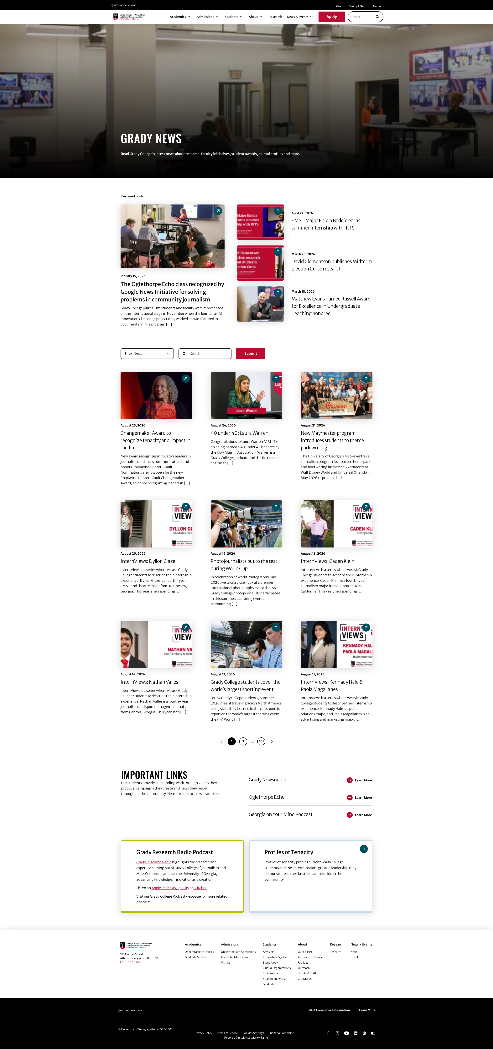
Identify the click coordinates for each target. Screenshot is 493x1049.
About (253, 17)
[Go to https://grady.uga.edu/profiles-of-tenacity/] (364, 849)
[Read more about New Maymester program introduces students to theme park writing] (336, 395)
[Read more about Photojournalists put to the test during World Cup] (246, 523)
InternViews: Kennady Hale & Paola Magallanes (332, 685)
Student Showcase (274, 979)
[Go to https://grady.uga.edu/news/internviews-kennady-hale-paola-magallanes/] (366, 627)
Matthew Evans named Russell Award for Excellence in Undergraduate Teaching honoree (331, 306)
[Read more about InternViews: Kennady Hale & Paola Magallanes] (336, 644)
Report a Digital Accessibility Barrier (246, 1037)
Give (338, 6)
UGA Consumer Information (329, 1010)
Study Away (270, 962)
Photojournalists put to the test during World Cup (244, 565)
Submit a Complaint (281, 1033)
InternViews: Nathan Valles (149, 682)
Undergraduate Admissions (238, 952)
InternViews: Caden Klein (328, 561)
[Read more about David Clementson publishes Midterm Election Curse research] (260, 263)
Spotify (183, 888)
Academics (178, 17)
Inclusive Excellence (310, 957)
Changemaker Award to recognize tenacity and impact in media (155, 440)
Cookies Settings (253, 1033)
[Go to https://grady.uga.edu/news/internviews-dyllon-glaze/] (186, 507)
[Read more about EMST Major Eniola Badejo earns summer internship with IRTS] (260, 222)
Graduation (270, 984)
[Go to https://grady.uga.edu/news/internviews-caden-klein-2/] (366, 507)
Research (275, 17)
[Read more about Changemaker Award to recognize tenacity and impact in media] (156, 395)
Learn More (367, 1010)
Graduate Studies (195, 957)
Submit (250, 353)
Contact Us (305, 979)
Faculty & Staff (357, 6)
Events (355, 957)
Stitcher (200, 888)
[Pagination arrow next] (272, 741)
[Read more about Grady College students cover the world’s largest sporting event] (246, 644)
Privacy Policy (203, 1033)
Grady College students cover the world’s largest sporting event (245, 685)
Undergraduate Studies (199, 952)
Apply (332, 16)
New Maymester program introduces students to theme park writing (332, 440)
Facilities (303, 962)
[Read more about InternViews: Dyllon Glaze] (156, 523)
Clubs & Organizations (277, 968)
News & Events (298, 17)
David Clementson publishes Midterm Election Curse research (332, 265)
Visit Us (225, 962)
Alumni (377, 6)
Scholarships (270, 973)
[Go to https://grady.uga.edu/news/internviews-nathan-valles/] (186, 627)
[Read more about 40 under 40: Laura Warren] (246, 395)
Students (231, 17)
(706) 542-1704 (130, 962)
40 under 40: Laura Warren (239, 433)
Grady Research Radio (153, 862)
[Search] (378, 17)
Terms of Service (227, 1033)
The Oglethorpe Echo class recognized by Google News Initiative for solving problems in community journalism (172, 292)
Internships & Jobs (274, 957)
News (354, 952)
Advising (268, 952)
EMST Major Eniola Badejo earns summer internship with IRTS (326, 224)
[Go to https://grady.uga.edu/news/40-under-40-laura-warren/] (276, 379)
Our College (305, 952)
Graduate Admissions (234, 957)
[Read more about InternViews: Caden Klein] (336, 523)
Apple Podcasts (164, 888)
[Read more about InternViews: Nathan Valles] (156, 644)
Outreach (304, 968)
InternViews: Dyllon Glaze (148, 561)
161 (261, 741)
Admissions (205, 17)
